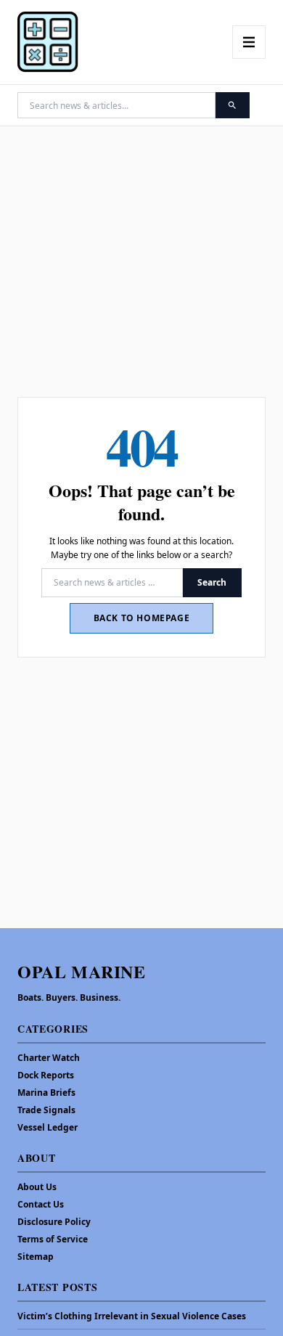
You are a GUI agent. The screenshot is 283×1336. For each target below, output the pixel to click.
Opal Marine (81, 971)
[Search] (233, 105)
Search (211, 582)
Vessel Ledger (47, 1127)
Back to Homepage (142, 618)
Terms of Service (52, 1239)
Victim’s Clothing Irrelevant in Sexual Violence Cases (131, 1316)
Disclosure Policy (54, 1222)
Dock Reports (45, 1075)
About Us (37, 1187)
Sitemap (35, 1256)
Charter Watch (48, 1058)
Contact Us (40, 1204)
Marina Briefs (46, 1092)
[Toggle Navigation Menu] (249, 42)
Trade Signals (46, 1110)
